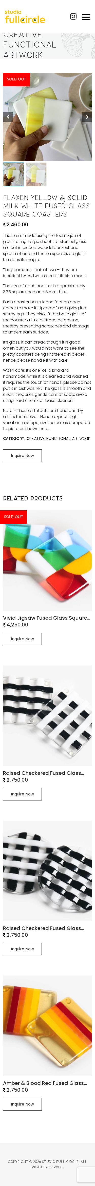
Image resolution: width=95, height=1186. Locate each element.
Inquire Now (22, 794)
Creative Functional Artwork (59, 438)
